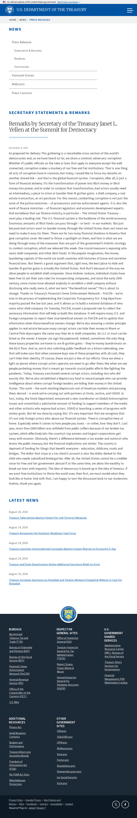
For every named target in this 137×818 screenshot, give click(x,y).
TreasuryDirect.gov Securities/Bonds (20, 753)
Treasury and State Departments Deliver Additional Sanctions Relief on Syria (54, 564)
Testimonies (21, 66)
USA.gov (61, 731)
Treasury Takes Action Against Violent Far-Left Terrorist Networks (48, 517)
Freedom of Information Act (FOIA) (18, 765)
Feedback (32, 804)
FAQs (21, 804)
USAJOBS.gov (65, 737)
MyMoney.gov (64, 748)
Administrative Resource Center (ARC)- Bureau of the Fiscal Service (114, 651)
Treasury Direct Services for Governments (113, 665)
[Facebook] (125, 804)
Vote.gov (62, 783)
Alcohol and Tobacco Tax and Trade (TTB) (18, 638)
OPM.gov (62, 742)
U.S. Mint (14, 702)
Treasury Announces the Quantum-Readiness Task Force (43, 533)
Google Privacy (33, 800)
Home (12, 19)
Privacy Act (15, 727)
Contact (69, 804)
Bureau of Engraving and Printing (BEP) (20, 649)
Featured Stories (23, 75)
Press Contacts (22, 93)
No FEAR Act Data (19, 774)
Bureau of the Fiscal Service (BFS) (20, 658)
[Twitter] (116, 804)
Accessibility (56, 804)
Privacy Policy (16, 800)
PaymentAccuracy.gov (69, 771)
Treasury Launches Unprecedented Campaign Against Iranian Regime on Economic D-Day (62, 549)
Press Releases (40, 19)
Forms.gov (63, 760)
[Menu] (130, 10)
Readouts (19, 58)
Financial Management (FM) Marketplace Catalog (116, 679)
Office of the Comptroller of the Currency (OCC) (20, 692)
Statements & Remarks (28, 50)
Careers (44, 804)
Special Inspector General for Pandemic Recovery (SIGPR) (68, 683)
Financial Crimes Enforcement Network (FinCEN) (19, 670)
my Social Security (67, 777)
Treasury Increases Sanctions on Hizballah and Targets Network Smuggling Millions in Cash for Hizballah (65, 581)
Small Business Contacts (17, 735)
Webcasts (18, 84)
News (22, 19)
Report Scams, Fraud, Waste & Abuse (65, 668)
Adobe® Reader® (37, 807)
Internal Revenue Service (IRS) (19, 681)
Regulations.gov (66, 765)
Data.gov (62, 754)
